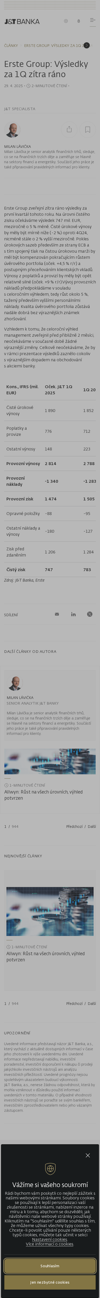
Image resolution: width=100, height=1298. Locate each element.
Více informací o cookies (49, 1244)
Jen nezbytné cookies (50, 1282)
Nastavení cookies (49, 1239)
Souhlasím (50, 1265)
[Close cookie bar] (88, 1155)
